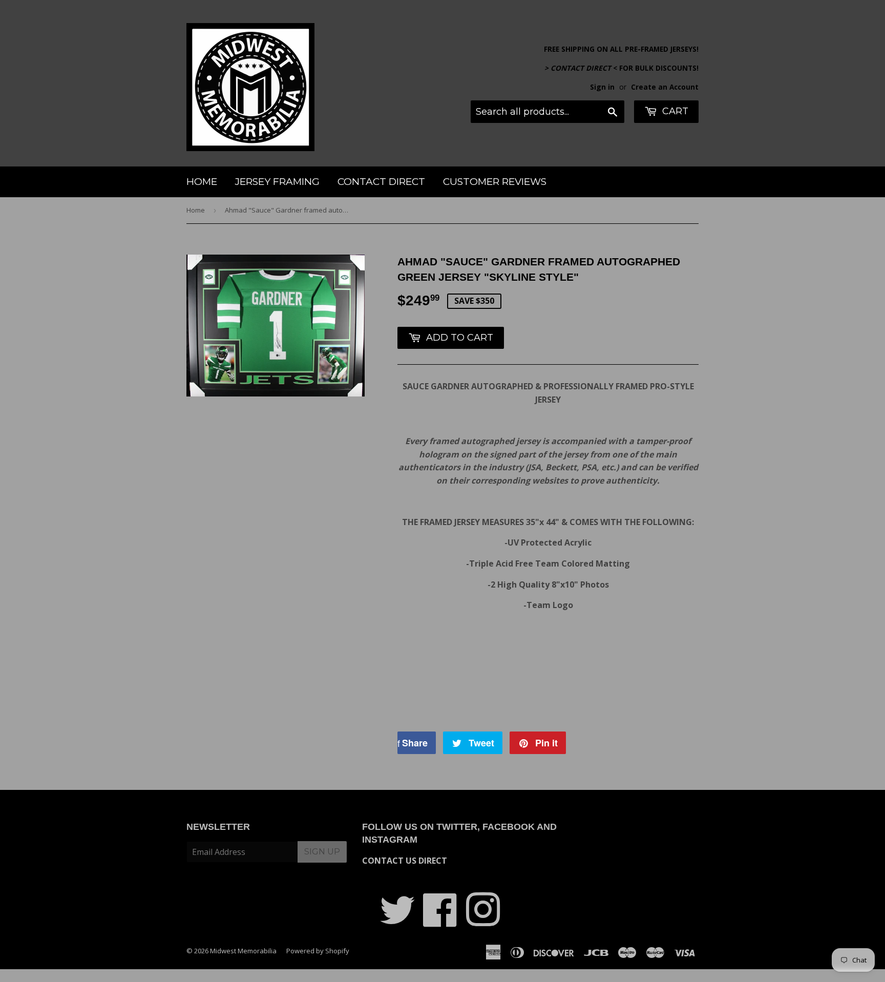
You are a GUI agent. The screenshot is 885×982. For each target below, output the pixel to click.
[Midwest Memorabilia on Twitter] (397, 921)
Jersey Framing (277, 181)
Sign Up (322, 851)
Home (201, 181)
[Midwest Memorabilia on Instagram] (483, 921)
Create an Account (665, 87)
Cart (674, 111)
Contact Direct (381, 181)
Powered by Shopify (317, 950)
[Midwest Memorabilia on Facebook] (440, 921)
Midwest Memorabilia (243, 950)
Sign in (602, 87)
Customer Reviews (494, 181)
